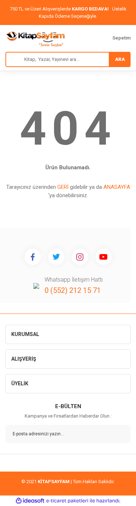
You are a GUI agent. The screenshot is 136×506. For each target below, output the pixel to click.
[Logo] (35, 38)
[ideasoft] (30, 500)
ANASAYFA (116, 187)
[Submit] (120, 434)
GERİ (63, 187)
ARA (120, 59)
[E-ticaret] (67, 501)
